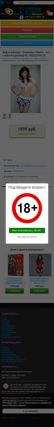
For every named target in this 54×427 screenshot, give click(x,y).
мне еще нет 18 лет (27, 237)
